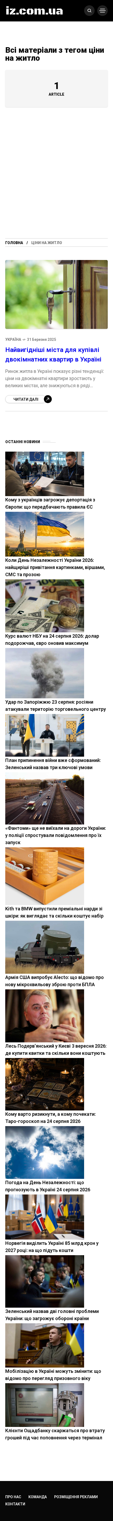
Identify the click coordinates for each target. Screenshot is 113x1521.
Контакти (15, 1504)
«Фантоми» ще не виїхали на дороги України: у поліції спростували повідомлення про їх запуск (55, 835)
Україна (13, 339)
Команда (37, 1497)
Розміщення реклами (76, 1497)
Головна (14, 243)
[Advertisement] (56, 179)
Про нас (13, 1497)
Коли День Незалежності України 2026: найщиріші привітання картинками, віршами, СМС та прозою (55, 567)
